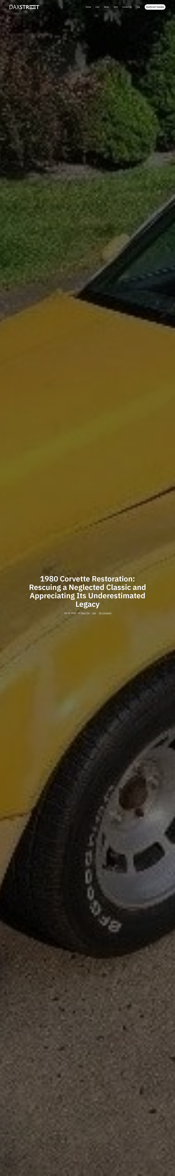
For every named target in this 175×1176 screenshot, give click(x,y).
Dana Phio (85, 613)
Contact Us (127, 7)
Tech (115, 7)
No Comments (105, 613)
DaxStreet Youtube (155, 7)
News (106, 7)
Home (88, 7)
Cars (97, 7)
